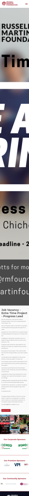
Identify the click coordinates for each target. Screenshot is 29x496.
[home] (9, 4)
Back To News (5, 410)
